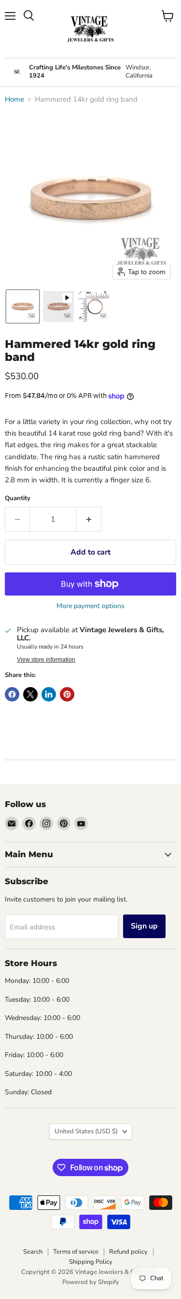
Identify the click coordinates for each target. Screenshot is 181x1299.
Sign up (144, 926)
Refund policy (128, 1251)
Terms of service (75, 1251)
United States (86, 1131)
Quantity (17, 498)
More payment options (90, 606)
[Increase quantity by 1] (89, 519)
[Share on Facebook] (12, 694)
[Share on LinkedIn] (49, 694)
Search (32, 1251)
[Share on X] (30, 694)
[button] (22, 306)
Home (14, 99)
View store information (46, 659)
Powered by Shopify (90, 1282)
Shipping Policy (90, 1262)
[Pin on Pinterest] (67, 694)
